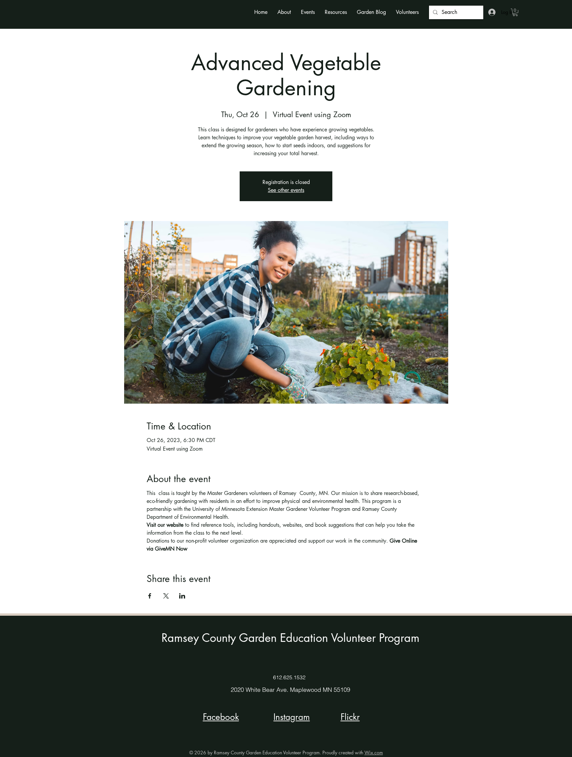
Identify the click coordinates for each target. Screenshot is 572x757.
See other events (286, 190)
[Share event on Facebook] (150, 596)
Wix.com (373, 752)
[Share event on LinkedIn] (182, 596)
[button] (284, 12)
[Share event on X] (166, 596)
